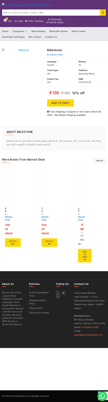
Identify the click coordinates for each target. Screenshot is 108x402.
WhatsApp (56, 19)
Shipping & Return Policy (37, 302)
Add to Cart (60, 102)
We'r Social (35, 37)
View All (99, 160)
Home (5, 31)
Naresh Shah (56, 54)
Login (19, 21)
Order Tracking (35, 21)
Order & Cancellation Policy (39, 294)
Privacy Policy (36, 308)
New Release (39, 31)
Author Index (79, 31)
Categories (18, 31)
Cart (9, 20)
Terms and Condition (39, 312)
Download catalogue (13, 37)
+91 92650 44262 (54, 22)
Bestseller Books (59, 31)
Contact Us (51, 37)
